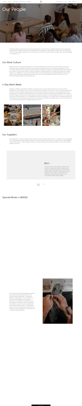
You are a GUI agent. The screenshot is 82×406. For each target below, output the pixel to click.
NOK (65, 1)
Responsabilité (15, 2)
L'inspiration (29, 2)
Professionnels (22, 1)
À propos (10, 2)
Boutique (5, 2)
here (62, 175)
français (69, 1)
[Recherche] (78, 2)
